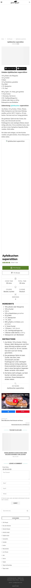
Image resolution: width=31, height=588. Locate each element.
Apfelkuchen (15, 105)
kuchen (4, 545)
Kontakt (22, 580)
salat (4, 555)
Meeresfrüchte (6, 548)
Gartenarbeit (5, 538)
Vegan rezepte (6, 568)
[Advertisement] (15, 20)
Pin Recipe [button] (16, 273)
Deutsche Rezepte (6, 529)
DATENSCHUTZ (12, 578)
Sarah (18, 43)
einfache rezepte (6, 532)
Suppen (4, 561)
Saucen (4, 558)
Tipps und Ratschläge (7, 565)
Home (3, 39)
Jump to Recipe (11, 68)
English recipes (6, 535)
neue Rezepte (5, 552)
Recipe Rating (6, 467)
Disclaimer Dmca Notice (13, 580)
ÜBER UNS (20, 578)
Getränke (4, 542)
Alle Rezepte (9, 39)
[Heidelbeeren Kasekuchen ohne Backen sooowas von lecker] (15, 442)
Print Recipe (22, 68)
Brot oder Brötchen (7, 525)
